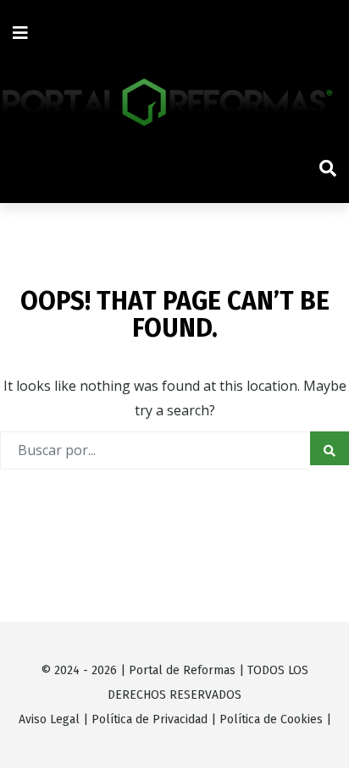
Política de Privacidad (149, 719)
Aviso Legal (49, 719)
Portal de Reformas (182, 670)
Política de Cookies (271, 719)
